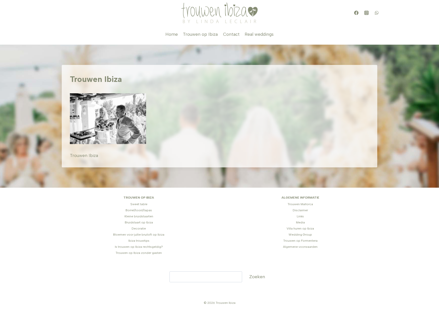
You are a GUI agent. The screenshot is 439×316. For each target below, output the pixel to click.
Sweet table (138, 204)
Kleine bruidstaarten (138, 216)
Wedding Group (300, 234)
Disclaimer (300, 210)
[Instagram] (366, 13)
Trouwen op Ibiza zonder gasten (139, 253)
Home (171, 34)
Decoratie (139, 228)
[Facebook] (356, 13)
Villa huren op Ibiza (300, 228)
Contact (231, 34)
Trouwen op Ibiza (200, 34)
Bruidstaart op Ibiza (139, 222)
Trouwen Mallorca (300, 204)
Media (300, 222)
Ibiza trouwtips (138, 240)
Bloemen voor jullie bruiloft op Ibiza (138, 234)
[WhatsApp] (376, 13)
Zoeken (257, 276)
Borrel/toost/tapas (139, 210)
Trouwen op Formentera (300, 240)
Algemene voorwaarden (300, 247)
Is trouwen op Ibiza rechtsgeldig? (139, 247)
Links (300, 216)
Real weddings (259, 34)
